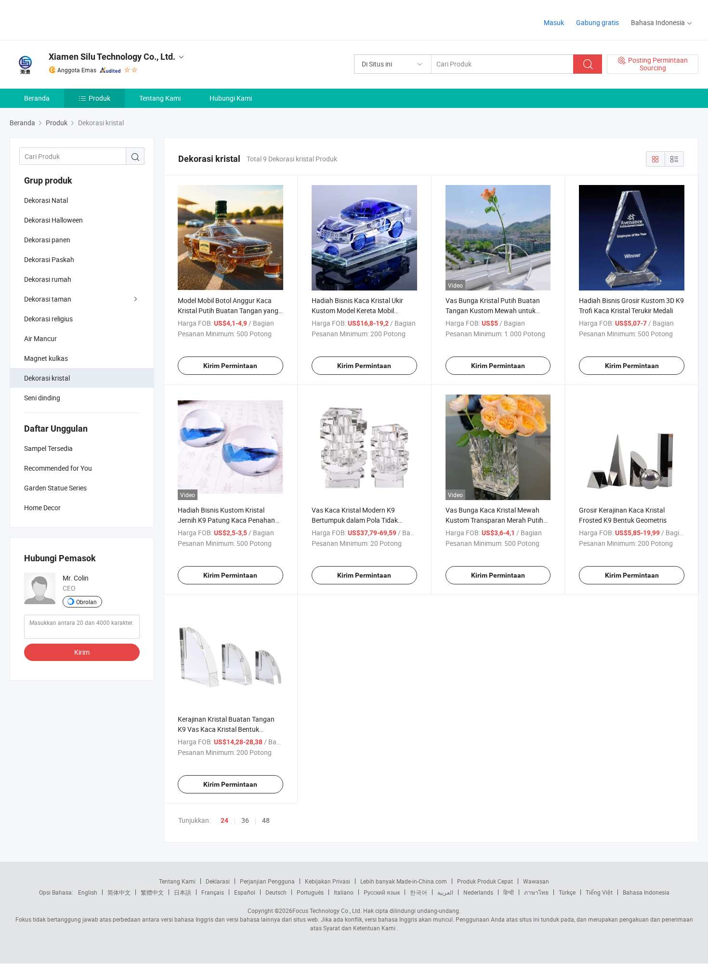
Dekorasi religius (48, 318)
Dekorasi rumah (47, 279)
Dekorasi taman (47, 299)
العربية (445, 892)
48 (266, 820)
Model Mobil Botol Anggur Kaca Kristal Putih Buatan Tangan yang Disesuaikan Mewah (228, 310)
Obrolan (86, 602)
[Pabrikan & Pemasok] (71, 19)
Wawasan (536, 881)
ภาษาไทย (536, 892)
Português (310, 892)
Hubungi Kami (231, 98)
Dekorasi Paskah (49, 259)
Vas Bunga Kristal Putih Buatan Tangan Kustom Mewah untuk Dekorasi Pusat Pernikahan (493, 310)
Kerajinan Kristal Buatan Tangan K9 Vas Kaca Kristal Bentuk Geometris (226, 729)
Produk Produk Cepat (485, 881)
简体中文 (119, 892)
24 (224, 820)
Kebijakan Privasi (327, 881)
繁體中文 (152, 892)
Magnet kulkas (46, 358)
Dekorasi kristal (47, 378)
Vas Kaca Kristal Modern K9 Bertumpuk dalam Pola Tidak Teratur (355, 520)
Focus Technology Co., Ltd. (327, 910)
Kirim (82, 652)
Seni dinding (42, 397)
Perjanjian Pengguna (267, 881)
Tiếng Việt (599, 892)
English (87, 892)
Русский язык (382, 892)
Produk (99, 98)
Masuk (554, 22)
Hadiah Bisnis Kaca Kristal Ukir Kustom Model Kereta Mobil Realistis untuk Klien (357, 310)
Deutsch (276, 892)
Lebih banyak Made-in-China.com (403, 881)
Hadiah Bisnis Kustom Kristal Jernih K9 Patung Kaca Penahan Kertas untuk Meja (226, 520)
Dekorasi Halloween (53, 219)
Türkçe (567, 892)
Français (212, 892)
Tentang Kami (160, 98)
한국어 (418, 892)
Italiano (344, 892)
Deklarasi (218, 881)
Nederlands (478, 892)
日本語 (182, 892)
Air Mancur (40, 338)
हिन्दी (508, 892)
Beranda (37, 98)
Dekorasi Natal (46, 200)
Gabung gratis (597, 22)
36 (245, 820)
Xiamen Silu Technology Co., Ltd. (112, 57)
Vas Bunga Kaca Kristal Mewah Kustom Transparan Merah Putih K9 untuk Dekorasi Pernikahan (494, 520)
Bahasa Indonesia (646, 892)
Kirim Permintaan (230, 366)
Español (244, 892)
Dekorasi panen (47, 239)
